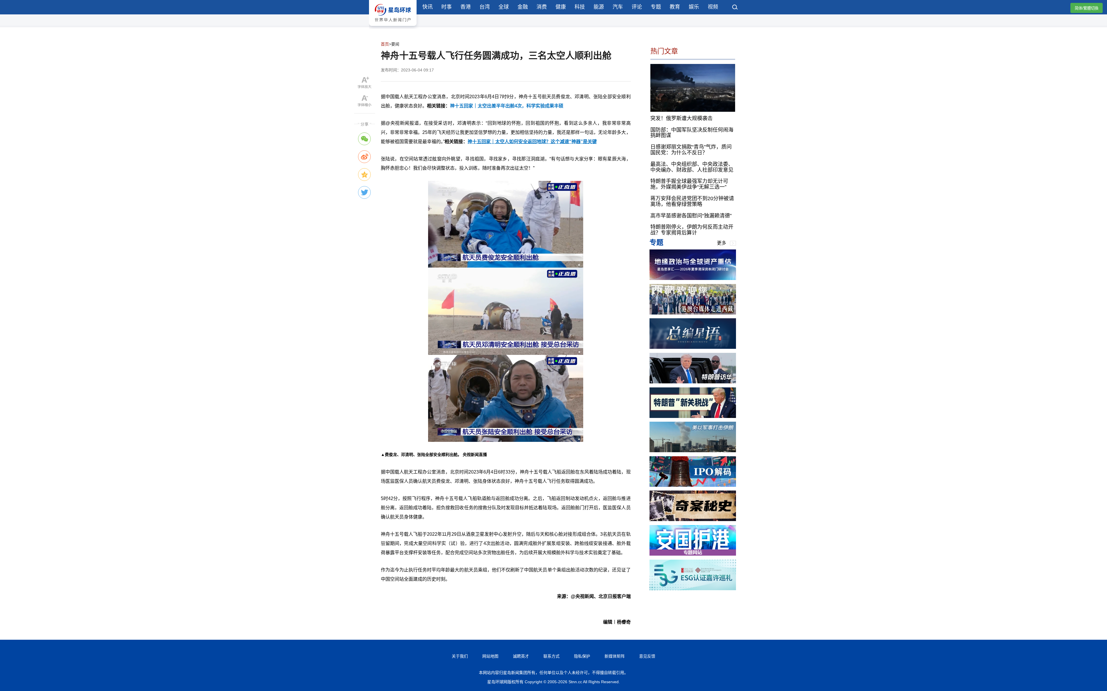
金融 (522, 7)
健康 (561, 7)
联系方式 (551, 656)
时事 (446, 7)
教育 (675, 7)
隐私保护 (582, 656)
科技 (580, 7)
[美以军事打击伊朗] (692, 450)
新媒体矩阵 (615, 656)
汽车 (618, 7)
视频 (713, 7)
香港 (465, 7)
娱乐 (694, 7)
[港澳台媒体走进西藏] (692, 313)
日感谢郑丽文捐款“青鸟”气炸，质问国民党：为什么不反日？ (691, 150)
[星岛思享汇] (692, 278)
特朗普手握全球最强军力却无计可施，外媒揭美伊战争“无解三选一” (689, 184)
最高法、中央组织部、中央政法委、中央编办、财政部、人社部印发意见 (691, 167)
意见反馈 (647, 656)
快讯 (427, 7)
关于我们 (460, 656)
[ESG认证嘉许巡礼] (692, 588)
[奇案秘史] (692, 519)
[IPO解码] (692, 485)
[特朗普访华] (692, 381)
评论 (637, 7)
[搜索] (735, 8)
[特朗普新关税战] (692, 416)
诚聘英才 (521, 656)
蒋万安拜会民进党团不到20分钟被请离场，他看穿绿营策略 (692, 201)
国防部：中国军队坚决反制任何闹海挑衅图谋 (691, 132)
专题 (656, 7)
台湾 (484, 7)
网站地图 (490, 656)
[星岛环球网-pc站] (393, 27)
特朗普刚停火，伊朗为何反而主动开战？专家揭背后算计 (691, 230)
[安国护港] (692, 554)
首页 (385, 44)
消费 (541, 7)
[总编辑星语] (692, 347)
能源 (599, 7)
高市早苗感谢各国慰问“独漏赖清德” (691, 215)
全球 (503, 7)
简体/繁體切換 (1086, 8)
